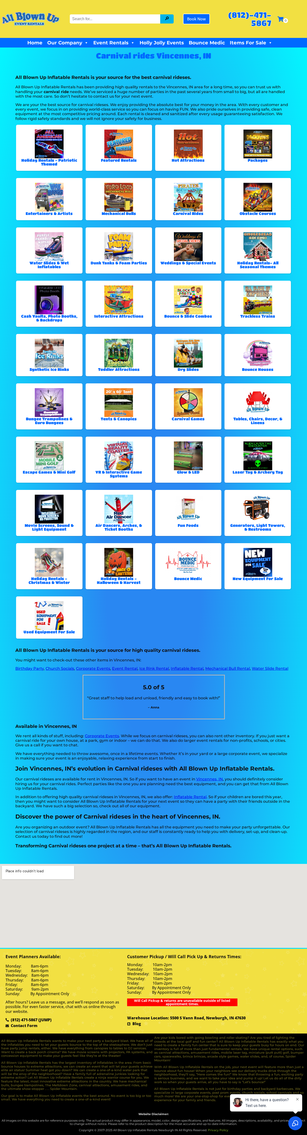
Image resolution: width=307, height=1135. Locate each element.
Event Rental (124, 668)
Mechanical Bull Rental (227, 668)
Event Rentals (111, 43)
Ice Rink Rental (154, 668)
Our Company (64, 43)
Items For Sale (248, 43)
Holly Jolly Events (162, 43)
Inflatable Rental (187, 668)
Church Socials (60, 668)
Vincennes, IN (209, 779)
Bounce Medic (207, 43)
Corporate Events (93, 668)
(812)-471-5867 (249, 19)
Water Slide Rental (270, 668)
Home (34, 43)
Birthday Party (29, 668)
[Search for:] (115, 19)
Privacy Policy (218, 1130)
